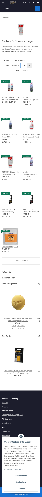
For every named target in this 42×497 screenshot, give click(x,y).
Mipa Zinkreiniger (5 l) (10, 247)
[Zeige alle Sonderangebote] (39, 284)
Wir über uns (7, 419)
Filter (7, 60)
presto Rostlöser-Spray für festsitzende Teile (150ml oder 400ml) (10, 98)
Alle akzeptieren (21, 475)
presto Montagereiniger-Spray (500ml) (31, 98)
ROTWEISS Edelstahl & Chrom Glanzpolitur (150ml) (10, 173)
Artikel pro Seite (10, 65)
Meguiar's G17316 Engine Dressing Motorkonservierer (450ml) (9, 210)
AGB (3, 427)
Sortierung (18, 60)
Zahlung (5, 403)
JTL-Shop (25, 494)
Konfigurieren (21, 482)
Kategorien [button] (7, 272)
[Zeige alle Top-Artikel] (39, 336)
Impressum (8, 470)
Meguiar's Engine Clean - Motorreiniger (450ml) (31, 210)
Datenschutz (18, 470)
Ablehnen (21, 489)
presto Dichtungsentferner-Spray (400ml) (30, 173)
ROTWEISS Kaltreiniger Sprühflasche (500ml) (31, 135)
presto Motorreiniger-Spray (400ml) (10, 135)
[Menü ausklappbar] (3, 1)
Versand (5, 407)
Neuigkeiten (6, 423)
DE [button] (23, 2)
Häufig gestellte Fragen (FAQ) (12, 415)
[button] (29, 2)
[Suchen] (37, 8)
